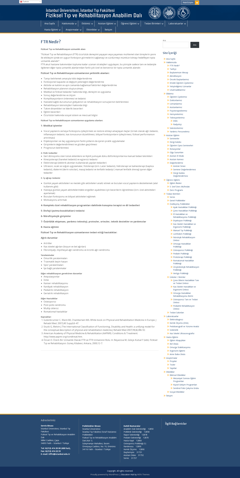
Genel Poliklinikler (177, 200)
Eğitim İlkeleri (176, 183)
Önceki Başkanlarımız (179, 79)
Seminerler (174, 138)
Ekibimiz (86, 23)
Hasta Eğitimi (51, 29)
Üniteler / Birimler (177, 277)
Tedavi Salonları (177, 312)
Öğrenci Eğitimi (129, 23)
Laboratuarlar (175, 23)
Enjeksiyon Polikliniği (182, 220)
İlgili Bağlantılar (176, 423)
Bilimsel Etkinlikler (178, 375)
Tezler (172, 364)
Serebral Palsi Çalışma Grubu (186, 388)
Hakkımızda (68, 23)
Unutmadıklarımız (177, 90)
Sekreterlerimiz (176, 128)
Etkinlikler (92, 29)
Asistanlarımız (176, 107)
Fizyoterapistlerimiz (178, 110)
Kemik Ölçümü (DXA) (179, 323)
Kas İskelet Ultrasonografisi (182, 333)
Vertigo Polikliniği (180, 273)
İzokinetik (174, 330)
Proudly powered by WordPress (104, 474)
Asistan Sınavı (179, 166)
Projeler (173, 361)
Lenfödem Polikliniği (182, 234)
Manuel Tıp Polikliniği (182, 230)
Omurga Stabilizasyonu (180, 347)
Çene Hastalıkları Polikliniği (185, 210)
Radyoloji (177, 124)
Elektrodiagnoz (176, 319)
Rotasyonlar (175, 149)
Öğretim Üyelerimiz (178, 96)
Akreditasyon (175, 76)
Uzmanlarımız (176, 103)
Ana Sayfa (49, 23)
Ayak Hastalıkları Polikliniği (185, 207)
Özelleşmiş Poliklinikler (180, 204)
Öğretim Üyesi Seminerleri (181, 145)
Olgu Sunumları (176, 152)
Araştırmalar (72, 29)
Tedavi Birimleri (152, 23)
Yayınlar (173, 368)
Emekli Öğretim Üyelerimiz (181, 83)
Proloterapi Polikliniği (182, 257)
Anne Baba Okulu (177, 354)
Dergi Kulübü (175, 142)
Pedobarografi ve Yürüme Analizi (184, 326)
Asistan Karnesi (176, 159)
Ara (164, 40)
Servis (172, 197)
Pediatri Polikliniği (181, 253)
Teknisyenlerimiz (177, 117)
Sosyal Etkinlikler (177, 392)
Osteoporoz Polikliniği (183, 250)
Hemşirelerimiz (176, 114)
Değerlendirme (176, 163)
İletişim (108, 29)
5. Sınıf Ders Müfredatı (180, 186)
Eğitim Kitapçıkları (177, 340)
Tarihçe (173, 69)
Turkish (25, 2)
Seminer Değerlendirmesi (184, 169)
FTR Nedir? (175, 65)
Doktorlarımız (176, 100)
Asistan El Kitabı (177, 156)
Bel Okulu (174, 343)
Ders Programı (176, 190)
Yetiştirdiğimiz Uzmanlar (180, 86)
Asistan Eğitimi (105, 23)
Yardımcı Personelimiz (179, 131)
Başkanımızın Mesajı (179, 72)
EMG (175, 121)
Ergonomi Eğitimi (177, 350)
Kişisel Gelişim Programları (185, 384)
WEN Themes (143, 474)
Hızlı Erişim (188, 2)
